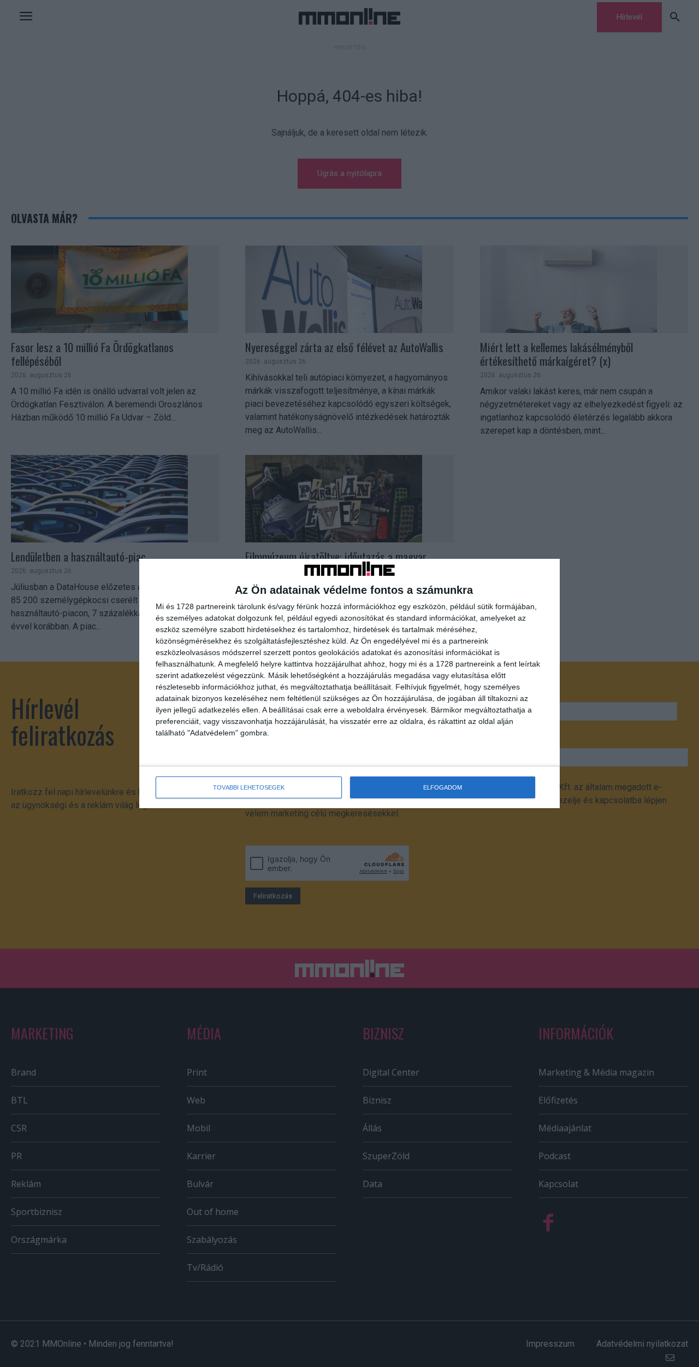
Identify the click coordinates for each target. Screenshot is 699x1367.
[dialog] (349, 684)
